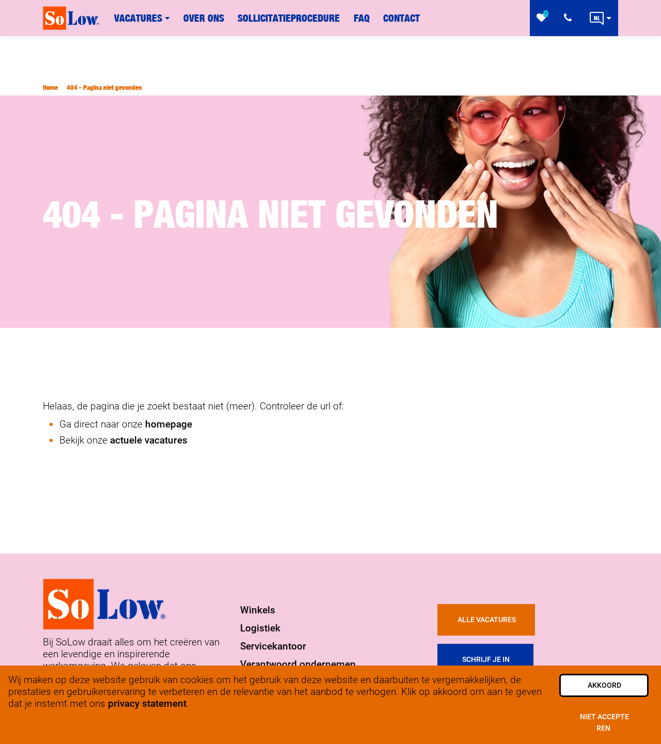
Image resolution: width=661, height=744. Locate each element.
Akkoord (604, 685)
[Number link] (570, 18)
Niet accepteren (604, 723)
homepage (168, 424)
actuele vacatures (148, 440)
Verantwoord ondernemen (298, 664)
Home (50, 87)
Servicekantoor (273, 646)
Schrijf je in (486, 659)
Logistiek (260, 628)
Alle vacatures (487, 619)
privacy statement (147, 703)
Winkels (257, 610)
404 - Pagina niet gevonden (104, 87)
